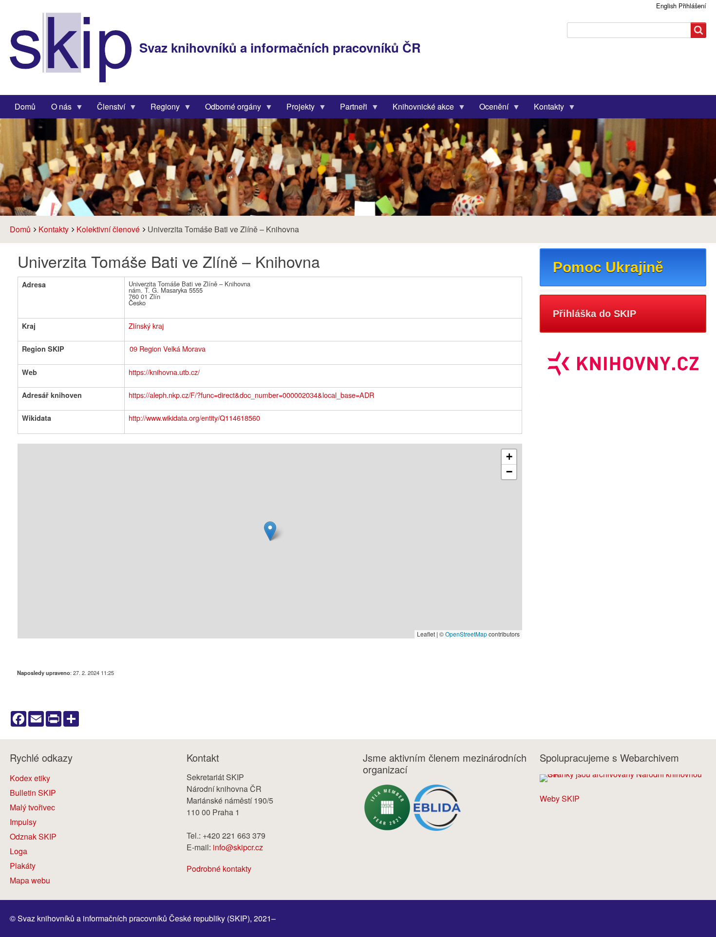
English (666, 5)
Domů (20, 229)
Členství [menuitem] (107, 108)
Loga (18, 851)
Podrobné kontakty (219, 868)
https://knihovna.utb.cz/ (164, 372)
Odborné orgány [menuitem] (229, 108)
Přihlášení (692, 5)
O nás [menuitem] (57, 108)
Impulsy (23, 821)
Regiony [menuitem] (161, 108)
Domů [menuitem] (25, 106)
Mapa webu (30, 880)
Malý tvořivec (32, 807)
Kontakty (53, 229)
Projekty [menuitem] (297, 108)
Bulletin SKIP (33, 792)
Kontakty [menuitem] (545, 108)
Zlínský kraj (146, 325)
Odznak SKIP (33, 836)
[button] (270, 531)
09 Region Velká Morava (168, 348)
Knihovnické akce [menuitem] (419, 108)
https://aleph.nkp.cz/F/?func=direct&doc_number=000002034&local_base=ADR (251, 395)
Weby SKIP (560, 798)
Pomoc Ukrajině (608, 267)
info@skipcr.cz (238, 847)
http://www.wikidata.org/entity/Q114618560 (194, 417)
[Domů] (74, 47)
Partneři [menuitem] (349, 108)
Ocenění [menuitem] (490, 108)
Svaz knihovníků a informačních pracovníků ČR (280, 47)
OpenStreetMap (466, 634)
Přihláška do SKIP (594, 313)
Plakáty (23, 865)
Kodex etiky (30, 778)
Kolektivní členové (108, 229)
